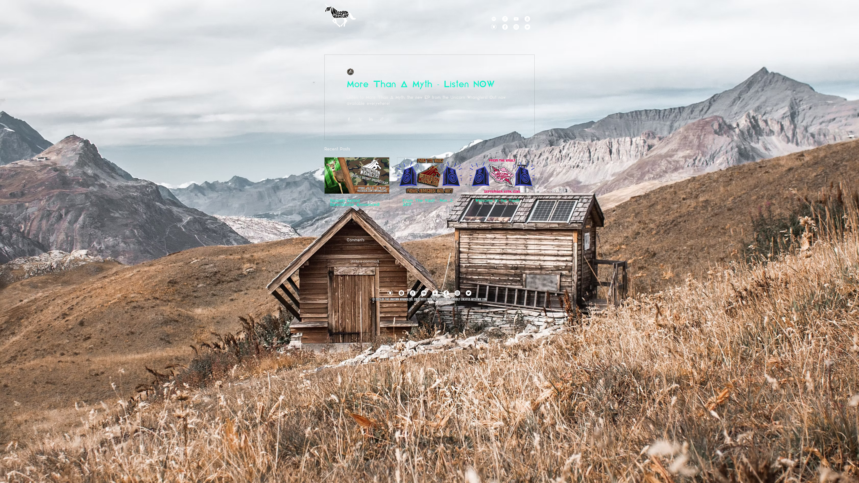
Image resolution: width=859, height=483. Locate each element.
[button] (529, 34)
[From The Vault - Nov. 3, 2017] (429, 175)
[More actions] (509, 71)
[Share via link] (382, 119)
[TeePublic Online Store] (494, 27)
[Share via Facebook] (349, 119)
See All (529, 149)
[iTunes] (412, 293)
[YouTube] (424, 293)
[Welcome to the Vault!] (502, 175)
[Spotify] (494, 19)
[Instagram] (516, 27)
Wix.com (482, 299)
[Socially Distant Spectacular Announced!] (357, 175)
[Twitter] (527, 27)
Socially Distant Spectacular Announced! (355, 203)
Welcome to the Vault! (497, 201)
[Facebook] (505, 27)
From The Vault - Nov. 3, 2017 (428, 203)
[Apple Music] (505, 19)
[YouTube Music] (516, 19)
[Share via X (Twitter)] (360, 119)
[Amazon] (527, 19)
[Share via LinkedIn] (371, 119)
